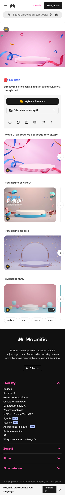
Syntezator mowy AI (14, 405)
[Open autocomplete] (7, 14)
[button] (32, 368)
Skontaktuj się (12, 468)
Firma (7, 458)
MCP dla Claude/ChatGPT (18, 414)
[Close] (60, 490)
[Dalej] (60, 156)
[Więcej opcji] (51, 122)
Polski (32, 368)
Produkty (9, 383)
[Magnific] (32, 340)
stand (24, 320)
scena (37, 320)
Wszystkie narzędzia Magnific (20, 439)
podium (10, 320)
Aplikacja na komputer (18, 426)
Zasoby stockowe (13, 410)
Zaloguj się (53, 5)
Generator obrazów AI (15, 397)
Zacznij (8, 448)
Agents (10, 418)
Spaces (7, 389)
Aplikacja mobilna (13, 431)
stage (50, 320)
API (5, 435)
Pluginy (10, 422)
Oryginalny (24, 29)
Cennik (37, 5)
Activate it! (49, 489)
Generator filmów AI (14, 401)
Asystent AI (9, 393)
